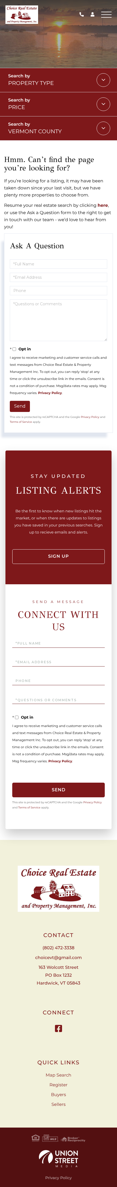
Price (16, 107)
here (103, 205)
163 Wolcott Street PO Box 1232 (58, 975)
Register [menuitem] (59, 1085)
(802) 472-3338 (83, 15)
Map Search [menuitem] (58, 1075)
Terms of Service (21, 422)
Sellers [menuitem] (58, 1104)
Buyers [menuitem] (58, 1094)
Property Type (31, 83)
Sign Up (58, 556)
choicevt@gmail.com (58, 957)
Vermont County (35, 131)
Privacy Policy (50, 393)
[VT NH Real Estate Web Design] (58, 1158)
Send (20, 406)
